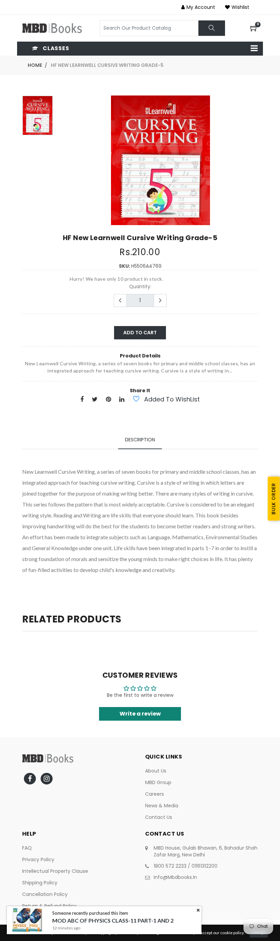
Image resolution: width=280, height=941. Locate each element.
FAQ (27, 847)
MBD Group (158, 782)
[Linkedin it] (121, 399)
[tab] (140, 440)
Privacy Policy (38, 859)
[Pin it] (108, 399)
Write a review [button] (140, 714)
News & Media (161, 805)
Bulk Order (273, 498)
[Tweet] (95, 399)
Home (35, 65)
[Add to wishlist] (132, 399)
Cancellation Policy (45, 894)
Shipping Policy (39, 882)
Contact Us (158, 817)
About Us (155, 770)
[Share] (82, 399)
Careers (154, 794)
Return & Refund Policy (49, 905)
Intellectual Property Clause (55, 871)
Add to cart (140, 332)
